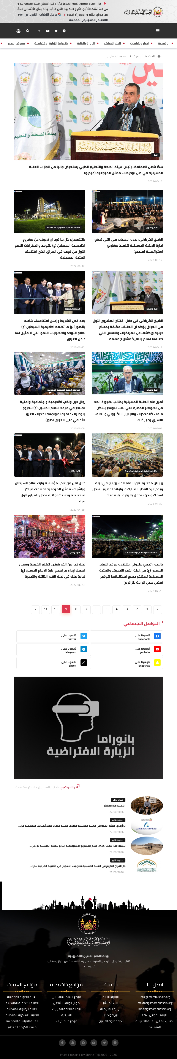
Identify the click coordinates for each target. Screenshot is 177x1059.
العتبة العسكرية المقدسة (22, 1015)
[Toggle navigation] (157, 31)
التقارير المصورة (72, 309)
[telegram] (83, 1042)
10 (55, 609)
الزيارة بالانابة (111, 997)
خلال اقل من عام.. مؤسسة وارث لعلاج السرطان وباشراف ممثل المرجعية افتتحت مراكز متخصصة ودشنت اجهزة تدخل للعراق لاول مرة (50, 492)
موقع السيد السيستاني (66, 997)
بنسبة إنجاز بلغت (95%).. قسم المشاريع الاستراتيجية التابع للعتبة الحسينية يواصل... (77, 845)
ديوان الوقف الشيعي (66, 1003)
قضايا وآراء (118, 800)
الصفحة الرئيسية (144, 56)
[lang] (18, 31)
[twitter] (56, 31)
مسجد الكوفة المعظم (22, 1027)
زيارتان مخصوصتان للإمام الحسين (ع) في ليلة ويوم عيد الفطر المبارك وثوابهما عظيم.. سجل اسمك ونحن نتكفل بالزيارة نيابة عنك (127, 489)
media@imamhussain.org (154, 1009)
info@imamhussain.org (155, 997)
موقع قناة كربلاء (66, 1021)
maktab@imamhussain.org (154, 1003)
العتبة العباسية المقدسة (22, 1021)
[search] (27, 31)
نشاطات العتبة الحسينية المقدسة (63, 227)
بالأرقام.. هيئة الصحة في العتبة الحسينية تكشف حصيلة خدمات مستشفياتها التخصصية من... (71, 825)
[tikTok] (62, 1042)
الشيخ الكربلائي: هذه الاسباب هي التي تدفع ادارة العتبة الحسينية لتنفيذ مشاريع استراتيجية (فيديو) (129, 245)
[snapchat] (72, 1042)
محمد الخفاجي (116, 56)
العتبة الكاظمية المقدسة (22, 1003)
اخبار (155, 155)
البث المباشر (111, 1003)
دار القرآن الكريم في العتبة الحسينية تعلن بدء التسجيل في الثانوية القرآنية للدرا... (77, 865)
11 (45, 609)
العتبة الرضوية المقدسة (22, 1009)
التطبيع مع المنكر (114, 805)
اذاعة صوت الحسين (111, 1021)
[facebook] (64, 31)
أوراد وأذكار (111, 1015)
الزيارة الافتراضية (110, 1009)
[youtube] (48, 31)
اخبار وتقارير (152, 227)
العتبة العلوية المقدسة (22, 997)
